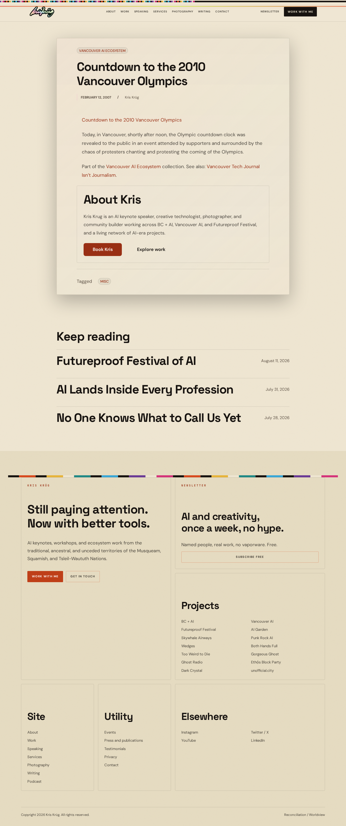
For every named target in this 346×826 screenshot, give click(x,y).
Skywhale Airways (211, 637)
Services (160, 11)
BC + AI (203, 621)
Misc (104, 281)
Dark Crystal (207, 670)
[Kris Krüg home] (42, 12)
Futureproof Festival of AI (126, 361)
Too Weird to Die (211, 654)
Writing (204, 11)
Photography (182, 11)
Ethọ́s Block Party (281, 662)
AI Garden (275, 629)
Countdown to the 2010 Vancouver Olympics (132, 120)
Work (125, 11)
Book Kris (103, 249)
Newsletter (270, 12)
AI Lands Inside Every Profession (145, 389)
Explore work (151, 249)
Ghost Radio (207, 662)
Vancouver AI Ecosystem (102, 50)
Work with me (300, 11)
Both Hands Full (279, 645)
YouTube (204, 740)
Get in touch (82, 576)
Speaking (141, 11)
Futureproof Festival (214, 629)
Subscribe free (257, 557)
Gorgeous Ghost (280, 654)
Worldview (317, 815)
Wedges (203, 645)
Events (110, 732)
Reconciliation (295, 815)
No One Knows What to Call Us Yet (148, 418)
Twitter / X (275, 732)
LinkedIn (273, 740)
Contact (222, 11)
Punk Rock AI (277, 637)
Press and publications (123, 740)
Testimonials (115, 748)
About (111, 11)
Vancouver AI (277, 621)
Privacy (110, 756)
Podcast (34, 781)
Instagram (205, 732)
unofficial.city (278, 670)
